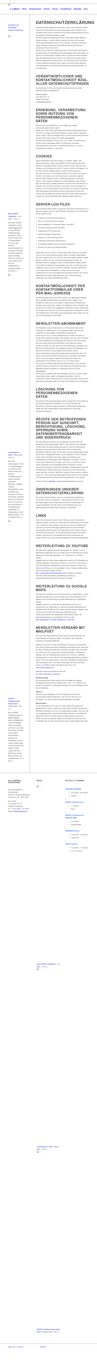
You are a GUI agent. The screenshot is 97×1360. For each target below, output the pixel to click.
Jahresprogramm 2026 (44, 1146)
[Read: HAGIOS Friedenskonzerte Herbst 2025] (10, 521)
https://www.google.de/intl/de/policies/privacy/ (51, 573)
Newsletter (43, 1347)
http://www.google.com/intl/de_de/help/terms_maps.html (55, 619)
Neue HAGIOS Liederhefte (46, 964)
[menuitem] (17, 9)
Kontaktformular (13, 25)
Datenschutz (11, 1347)
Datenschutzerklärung (15, 30)
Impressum (20, 1347)
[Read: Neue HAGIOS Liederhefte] (10, 36)
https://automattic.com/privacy (49, 674)
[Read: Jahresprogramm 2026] (10, 275)
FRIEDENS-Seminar (72, 831)
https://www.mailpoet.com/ (45, 667)
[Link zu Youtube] (12, 2)
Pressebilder (12, 27)
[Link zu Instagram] (16, 2)
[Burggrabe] (12, 9)
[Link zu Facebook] (9, 2)
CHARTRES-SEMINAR (73, 789)
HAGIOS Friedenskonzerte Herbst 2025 (14, 701)
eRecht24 (52, 481)
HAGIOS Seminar (71, 844)
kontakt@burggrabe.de (19, 811)
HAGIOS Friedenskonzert (74, 802)
